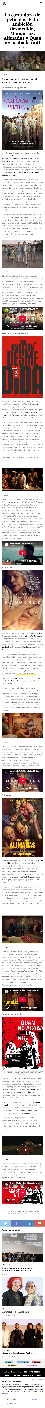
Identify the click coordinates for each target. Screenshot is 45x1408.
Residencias (28, 1375)
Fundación (16, 1375)
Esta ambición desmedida (28, 1212)
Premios (37, 1372)
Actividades (21, 1372)
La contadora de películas (16, 1214)
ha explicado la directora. (26, 674)
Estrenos (6, 74)
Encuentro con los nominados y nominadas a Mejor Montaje (18, 1269)
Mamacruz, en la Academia (15, 1311)
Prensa (7, 1375)
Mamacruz (35, 1214)
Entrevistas (23, 1362)
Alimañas (12, 1212)
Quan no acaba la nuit (22, 1216)
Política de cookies (37, 1380)
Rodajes (36, 1362)
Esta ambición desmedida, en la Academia (17, 1353)
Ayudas (38, 1375)
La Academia (9, 1372)
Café (31, 1372)
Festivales (32, 1365)
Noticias (6, 1264)
